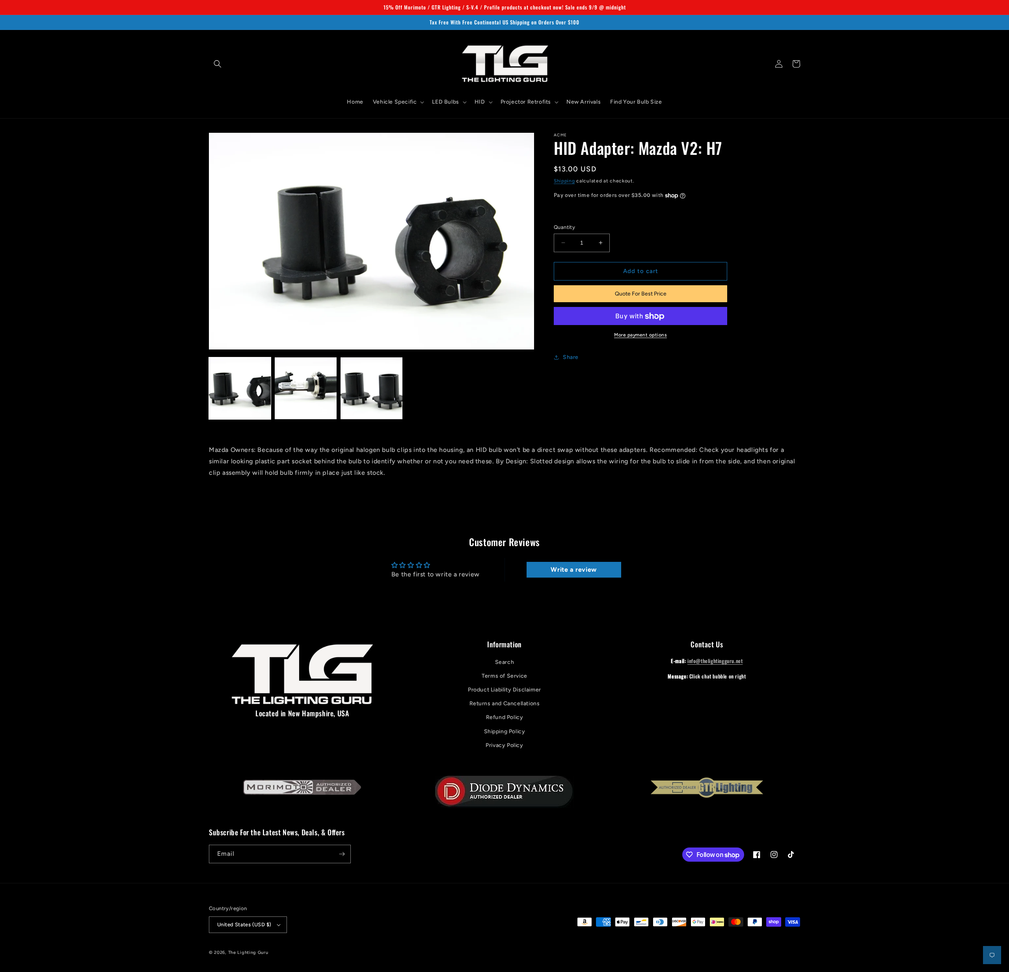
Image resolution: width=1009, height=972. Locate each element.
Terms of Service (504, 676)
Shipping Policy (504, 731)
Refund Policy (504, 717)
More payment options (640, 335)
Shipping (564, 181)
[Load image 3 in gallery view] (371, 388)
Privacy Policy (504, 745)
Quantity (564, 227)
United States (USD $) (244, 924)
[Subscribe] (341, 854)
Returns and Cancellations (504, 703)
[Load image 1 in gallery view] (240, 388)
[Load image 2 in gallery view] (306, 388)
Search (504, 662)
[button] (217, 63)
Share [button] (571, 357)
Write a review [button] (573, 569)
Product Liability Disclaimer (504, 689)
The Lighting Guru (248, 952)
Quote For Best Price (640, 293)
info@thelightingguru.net (715, 661)
